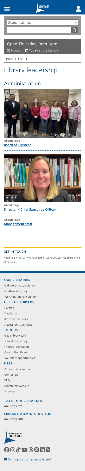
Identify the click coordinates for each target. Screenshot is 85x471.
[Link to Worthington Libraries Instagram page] (13, 450)
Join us (11, 330)
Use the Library (19, 302)
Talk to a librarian (23, 401)
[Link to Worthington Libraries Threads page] (31, 450)
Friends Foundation (18, 346)
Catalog (10, 307)
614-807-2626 (13, 406)
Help (8, 363)
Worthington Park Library (22, 296)
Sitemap (11, 391)
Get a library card (16, 335)
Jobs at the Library (17, 341)
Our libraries (17, 280)
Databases (12, 313)
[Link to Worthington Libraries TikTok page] (18, 450)
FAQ (8, 380)
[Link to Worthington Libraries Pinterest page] (37, 450)
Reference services (17, 319)
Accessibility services (19, 324)
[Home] (42, 7)
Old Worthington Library (21, 285)
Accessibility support (19, 369)
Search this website (18, 385)
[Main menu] (7, 9)
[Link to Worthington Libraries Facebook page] (7, 450)
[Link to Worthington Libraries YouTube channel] (24, 450)
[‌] (78, 8)
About (22, 59)
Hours (15, 50)
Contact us (12, 374)
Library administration (28, 414)
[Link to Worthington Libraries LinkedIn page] (43, 450)
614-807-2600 (13, 419)
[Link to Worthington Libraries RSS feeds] (48, 450)
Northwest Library (17, 291)
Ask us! (22, 257)
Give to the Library (17, 352)
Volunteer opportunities (21, 358)
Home (9, 59)
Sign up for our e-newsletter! (29, 459)
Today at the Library (44, 50)
